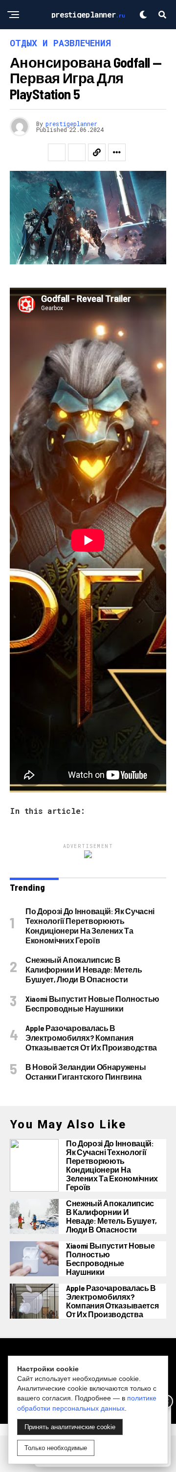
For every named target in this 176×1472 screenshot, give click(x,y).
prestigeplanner (71, 124)
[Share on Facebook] (57, 152)
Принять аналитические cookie (69, 1427)
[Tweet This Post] (77, 152)
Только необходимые (55, 1448)
